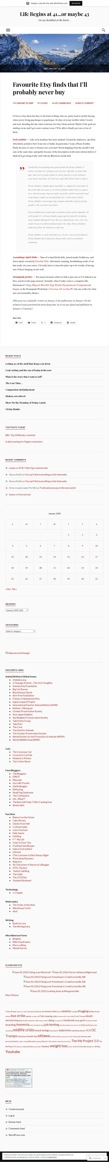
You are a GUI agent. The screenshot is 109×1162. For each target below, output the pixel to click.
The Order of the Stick (24, 905)
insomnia (22, 1024)
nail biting (75, 1030)
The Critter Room (21, 761)
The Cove (17, 727)
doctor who (34, 1020)
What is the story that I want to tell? (23, 376)
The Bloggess (19, 773)
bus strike (18, 1016)
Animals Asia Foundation (25, 686)
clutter (55, 1016)
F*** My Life (18, 839)
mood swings (41, 1030)
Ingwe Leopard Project (24, 701)
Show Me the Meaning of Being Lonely (25, 402)
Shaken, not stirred (15, 396)
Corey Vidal (70, 1016)
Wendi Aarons (20, 948)
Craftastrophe (20, 826)
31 (96, 579)
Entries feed (15, 1122)
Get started (76, 3)
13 (40, 557)
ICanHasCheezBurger (24, 845)
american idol (39, 1011)
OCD (88, 1030)
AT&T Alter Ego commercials (33, 468)
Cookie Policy (52, 1157)
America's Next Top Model (25, 1011)
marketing (8, 1031)
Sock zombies (19, 139)
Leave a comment (84, 103)
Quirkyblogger (20, 786)
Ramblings (65, 103)
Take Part (17, 724)
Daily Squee (18, 833)
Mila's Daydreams (21, 942)
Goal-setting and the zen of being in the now (28, 370)
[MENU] (8, 30)
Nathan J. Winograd (22, 708)
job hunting (52, 1024)
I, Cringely (18, 892)
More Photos (12, 995)
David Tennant (80, 1016)
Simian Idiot (18, 805)
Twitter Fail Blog (21, 871)
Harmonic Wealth (91, 1020)
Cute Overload (20, 830)
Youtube (12, 1051)
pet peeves (82, 1036)
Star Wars (67, 1041)
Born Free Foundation (23, 695)
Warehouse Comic (22, 908)
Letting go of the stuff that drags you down (27, 363)
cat (38, 1016)
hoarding (10, 1024)
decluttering (11, 1020)
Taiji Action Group (22, 720)
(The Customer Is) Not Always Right (31, 855)
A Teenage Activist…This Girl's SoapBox (32, 683)
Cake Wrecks (19, 820)
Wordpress (90, 1046)
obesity (82, 1031)
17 (96, 557)
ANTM (59, 1011)
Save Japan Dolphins (23, 714)
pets (89, 1036)
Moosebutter (54, 1031)
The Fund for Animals (23, 730)
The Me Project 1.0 (84, 1041)
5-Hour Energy (10, 1011)
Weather (45, 1046)
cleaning (48, 1016)
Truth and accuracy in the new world (58, 487)
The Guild (17, 874)
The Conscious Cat (22, 752)
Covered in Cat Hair (22, 755)
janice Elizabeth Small (37, 1025)
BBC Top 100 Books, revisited (20, 435)
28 (54, 579)
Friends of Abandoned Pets (26, 698)
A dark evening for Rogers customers (24, 441)
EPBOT (16, 776)
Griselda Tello (42, 261)
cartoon (34, 1016)
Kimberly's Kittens (22, 758)
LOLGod (17, 852)
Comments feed (17, 1128)
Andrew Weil (50, 1011)
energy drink (58, 1020)
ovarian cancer (55, 1036)
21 (54, 568)
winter (70, 1046)
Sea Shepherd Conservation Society (30, 717)
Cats (42, 1016)
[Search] (101, 30)
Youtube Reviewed (22, 880)
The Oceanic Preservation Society (30, 733)
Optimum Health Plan (27, 1036)
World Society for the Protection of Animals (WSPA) (39, 736)
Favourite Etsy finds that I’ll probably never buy (50, 88)
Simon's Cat (46, 1041)
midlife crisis (23, 1030)
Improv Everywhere (22, 849)
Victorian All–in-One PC (61, 288)
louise (12, 494)
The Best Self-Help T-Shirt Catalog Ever (32, 802)
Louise (44, 103)
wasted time (28, 1046)
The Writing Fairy (21, 926)
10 (96, 546)
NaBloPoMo (65, 1030)
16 (82, 557)
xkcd (15, 911)
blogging (83, 1011)
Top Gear (19, 1046)
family (77, 1020)
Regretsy (17, 861)
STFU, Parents (20, 867)
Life (56, 103)
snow (54, 1041)
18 (12, 568)
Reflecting (18, 789)
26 (26, 579)
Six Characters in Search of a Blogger (31, 864)
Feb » (14, 589)
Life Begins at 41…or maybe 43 (54, 13)
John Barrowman (65, 1025)
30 (82, 579)
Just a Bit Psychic (21, 783)
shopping (38, 1041)
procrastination (12, 1041)
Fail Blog (17, 836)
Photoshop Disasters (23, 858)
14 (54, 557)
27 (40, 579)
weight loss (59, 1046)
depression (23, 1020)
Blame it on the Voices (23, 817)
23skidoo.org (19, 679)
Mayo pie (17, 780)
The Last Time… (13, 383)
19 (26, 568)
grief (82, 1020)
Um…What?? (19, 798)
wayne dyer (37, 1046)
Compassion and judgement (20, 389)
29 (68, 579)
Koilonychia (85, 1025)
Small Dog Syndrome (23, 792)
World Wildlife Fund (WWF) (26, 739)
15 (68, 557)
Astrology (74, 1011)
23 (82, 568)
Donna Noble (43, 1020)
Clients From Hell (21, 823)
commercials (62, 1016)
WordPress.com (17, 1135)
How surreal (24, 494)
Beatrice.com (19, 923)
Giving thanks (12, 409)
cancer (28, 1016)
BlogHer (17, 938)
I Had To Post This (22, 842)
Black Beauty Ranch (22, 692)
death (89, 1015)
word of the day (79, 1046)
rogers (21, 1041)
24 (96, 568)
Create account (16, 1109)
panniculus (65, 1036)
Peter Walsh (73, 1036)
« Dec (8, 589)
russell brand (29, 1041)
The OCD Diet (20, 877)
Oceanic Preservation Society (27, 711)
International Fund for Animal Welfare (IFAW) (35, 705)
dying (51, 1020)
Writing (97, 1046)
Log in (11, 1115)
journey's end (75, 1025)
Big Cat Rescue (20, 689)
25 (12, 579)
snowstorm (60, 1041)
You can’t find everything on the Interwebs (46, 474)
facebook (69, 1020)
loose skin (94, 1025)
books (91, 1011)
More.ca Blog (19, 945)
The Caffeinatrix (21, 795)
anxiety (66, 1011)
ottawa (44, 1035)
